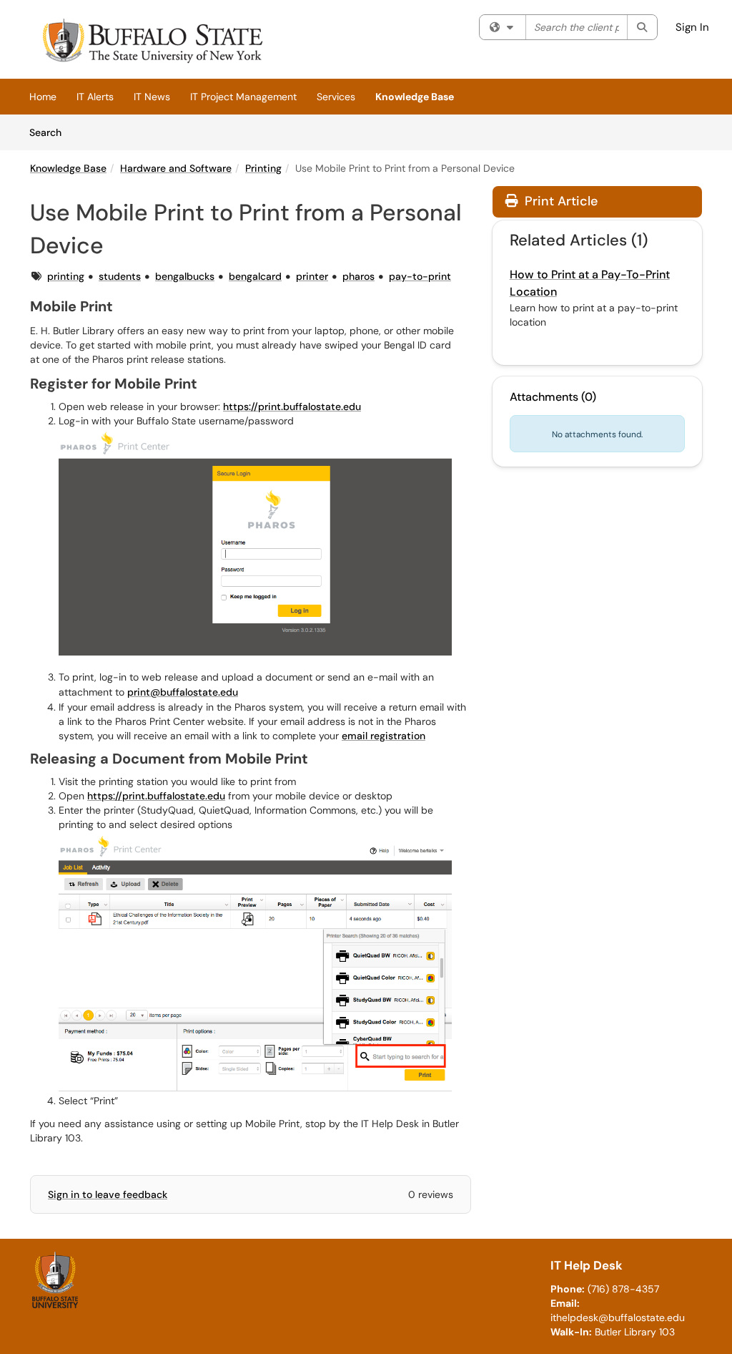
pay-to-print (420, 276)
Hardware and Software (176, 168)
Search (50, 132)
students (120, 276)
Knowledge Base (414, 96)
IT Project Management (243, 96)
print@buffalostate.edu (182, 692)
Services (336, 96)
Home (42, 96)
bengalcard (255, 276)
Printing (263, 168)
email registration (383, 735)
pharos (358, 276)
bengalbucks (184, 276)
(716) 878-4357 (623, 1288)
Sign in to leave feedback (107, 1194)
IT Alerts (95, 96)
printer (312, 276)
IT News (152, 96)
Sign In (692, 27)
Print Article (559, 201)
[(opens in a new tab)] (150, 43)
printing (65, 276)
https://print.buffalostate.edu (292, 406)
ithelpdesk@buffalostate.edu (617, 1317)
